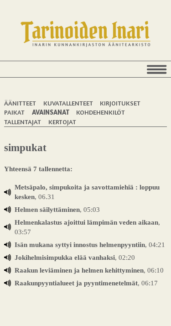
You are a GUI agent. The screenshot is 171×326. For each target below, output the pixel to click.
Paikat (14, 112)
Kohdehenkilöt (100, 112)
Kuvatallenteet (68, 103)
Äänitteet (20, 103)
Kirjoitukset (120, 103)
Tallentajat (22, 122)
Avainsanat (50, 112)
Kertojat (62, 122)
